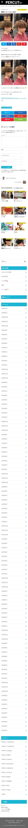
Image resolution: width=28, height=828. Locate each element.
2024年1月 (4, 417)
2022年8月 (4, 491)
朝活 (3, 285)
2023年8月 (4, 439)
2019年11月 (5, 634)
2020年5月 (4, 608)
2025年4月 (4, 352)
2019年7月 (4, 652)
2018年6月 (4, 708)
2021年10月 (5, 534)
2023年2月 (4, 465)
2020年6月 (4, 604)
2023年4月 (4, 456)
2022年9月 (4, 486)
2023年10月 (5, 430)
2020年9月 (4, 591)
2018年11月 (5, 687)
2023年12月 (5, 421)
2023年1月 (4, 469)
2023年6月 (4, 447)
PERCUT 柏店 (5, 785)
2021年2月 (4, 569)
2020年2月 (4, 621)
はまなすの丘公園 (6, 272)
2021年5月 (4, 556)
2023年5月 (4, 452)
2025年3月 (4, 356)
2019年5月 (4, 660)
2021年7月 (4, 547)
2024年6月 (4, 395)
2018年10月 (5, 691)
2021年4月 (4, 560)
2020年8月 (4, 595)
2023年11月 (5, 425)
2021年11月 (5, 530)
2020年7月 (4, 600)
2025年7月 (4, 339)
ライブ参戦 (5, 289)
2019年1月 (4, 678)
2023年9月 (4, 434)
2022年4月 (4, 508)
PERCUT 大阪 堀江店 (7, 768)
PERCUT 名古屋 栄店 (7, 107)
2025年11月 (5, 321)
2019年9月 (4, 643)
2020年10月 (5, 586)
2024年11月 (5, 373)
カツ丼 (3, 280)
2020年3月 (4, 617)
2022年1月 (4, 521)
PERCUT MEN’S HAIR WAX (14, 822)
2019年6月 (4, 656)
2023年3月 (4, 460)
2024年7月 (4, 391)
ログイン (3, 805)
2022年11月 (5, 478)
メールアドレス (5, 155)
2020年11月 (5, 582)
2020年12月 (5, 578)
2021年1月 (4, 573)
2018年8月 (4, 700)
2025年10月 (5, 325)
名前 (2, 149)
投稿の (4, 807)
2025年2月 (4, 360)
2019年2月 (4, 673)
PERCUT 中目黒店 (7, 750)
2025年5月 (4, 347)
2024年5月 (4, 399)
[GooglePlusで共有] (19, 43)
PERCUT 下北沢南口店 (8, 746)
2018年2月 (4, 726)
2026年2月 (4, 308)
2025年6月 (4, 343)
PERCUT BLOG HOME (10, 820)
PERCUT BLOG (13, 825)
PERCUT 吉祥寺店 (7, 759)
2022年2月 (4, 517)
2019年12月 (5, 630)
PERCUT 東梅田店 (7, 781)
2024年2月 (4, 413)
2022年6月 (4, 500)
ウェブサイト (4, 161)
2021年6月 (4, 552)
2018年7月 (4, 704)
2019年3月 (4, 669)
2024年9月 (4, 382)
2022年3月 (4, 513)
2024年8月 (4, 386)
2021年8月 (4, 543)
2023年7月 (4, 443)
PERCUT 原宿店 (6, 755)
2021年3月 (4, 565)
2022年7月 (4, 495)
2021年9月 (4, 539)
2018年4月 (4, 717)
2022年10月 (5, 482)
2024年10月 (5, 378)
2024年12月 (5, 369)
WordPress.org (5, 811)
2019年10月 (5, 639)
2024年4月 (4, 404)
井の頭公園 (5, 276)
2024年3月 (4, 408)
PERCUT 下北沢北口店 (8, 742)
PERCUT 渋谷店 (6, 789)
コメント (3, 135)
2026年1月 (4, 312)
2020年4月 (4, 613)
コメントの (5, 809)
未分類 (3, 794)
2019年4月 (4, 665)
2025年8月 (4, 334)
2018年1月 (4, 730)
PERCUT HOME (19, 820)
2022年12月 (5, 473)
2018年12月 (5, 682)
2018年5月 (4, 713)
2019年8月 (4, 647)
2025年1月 (4, 365)
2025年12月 (5, 317)
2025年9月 (4, 330)
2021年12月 (5, 526)
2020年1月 (4, 626)
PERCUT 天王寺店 (7, 772)
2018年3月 (4, 721)
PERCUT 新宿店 (6, 776)
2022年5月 (4, 504)
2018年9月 (4, 695)
